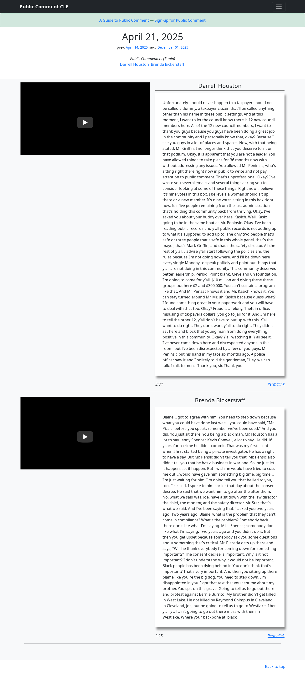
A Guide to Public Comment (124, 20)
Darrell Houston (134, 64)
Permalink (276, 384)
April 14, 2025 (137, 47)
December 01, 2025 (173, 47)
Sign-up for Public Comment (180, 20)
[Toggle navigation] (278, 6)
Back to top (275, 666)
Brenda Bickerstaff (167, 64)
